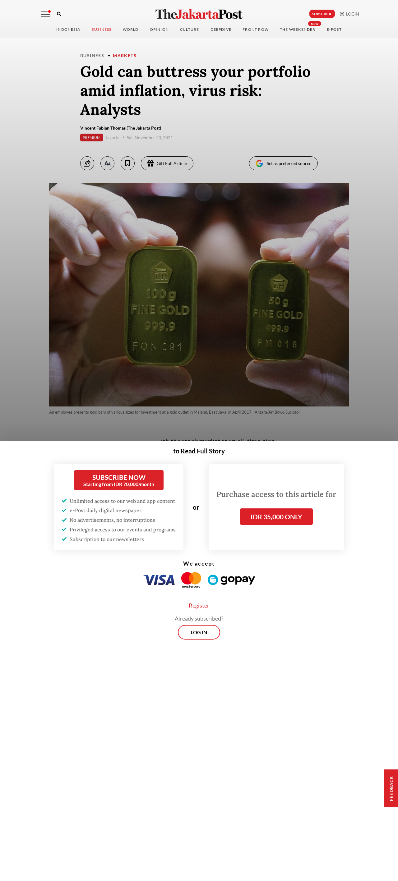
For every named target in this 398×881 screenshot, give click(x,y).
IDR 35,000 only (276, 517)
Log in (199, 632)
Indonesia (68, 29)
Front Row (256, 29)
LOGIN (351, 13)
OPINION (159, 29)
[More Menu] (45, 14)
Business (101, 29)
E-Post (334, 29)
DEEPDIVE (221, 29)
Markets (125, 55)
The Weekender (298, 29)
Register (199, 605)
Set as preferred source (289, 163)
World (131, 29)
